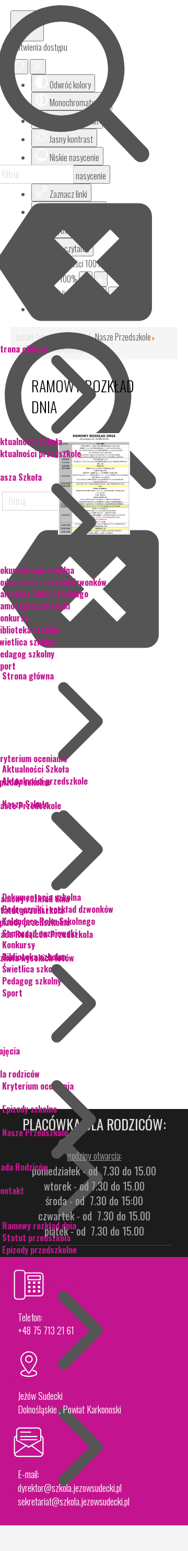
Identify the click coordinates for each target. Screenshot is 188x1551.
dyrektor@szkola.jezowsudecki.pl (70, 1488)
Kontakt (16, 1517)
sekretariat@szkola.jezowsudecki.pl (74, 1501)
